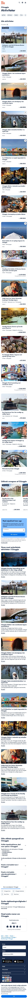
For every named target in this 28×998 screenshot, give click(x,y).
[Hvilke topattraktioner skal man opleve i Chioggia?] (25, 845)
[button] (14, 39)
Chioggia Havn (5, 850)
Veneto (11, 936)
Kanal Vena (5, 853)
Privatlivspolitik (4, 542)
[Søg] (19, 2)
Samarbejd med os (6, 972)
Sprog (3, 944)
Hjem (2, 936)
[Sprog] (22, 2)
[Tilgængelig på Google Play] (7, 961)
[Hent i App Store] (18, 961)
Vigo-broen (5, 855)
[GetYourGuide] (3, 3)
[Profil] (25, 3)
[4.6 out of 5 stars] (14, 926)
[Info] (7, 24)
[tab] (10, 887)
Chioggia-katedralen (7, 852)
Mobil (3, 958)
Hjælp (3, 966)
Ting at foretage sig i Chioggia (8, 937)
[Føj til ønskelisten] (25, 28)
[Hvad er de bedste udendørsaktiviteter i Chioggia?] (25, 874)
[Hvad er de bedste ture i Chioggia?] (25, 865)
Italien (6, 936)
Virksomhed (5, 969)
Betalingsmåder (6, 975)
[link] (14, 39)
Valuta (3, 951)
